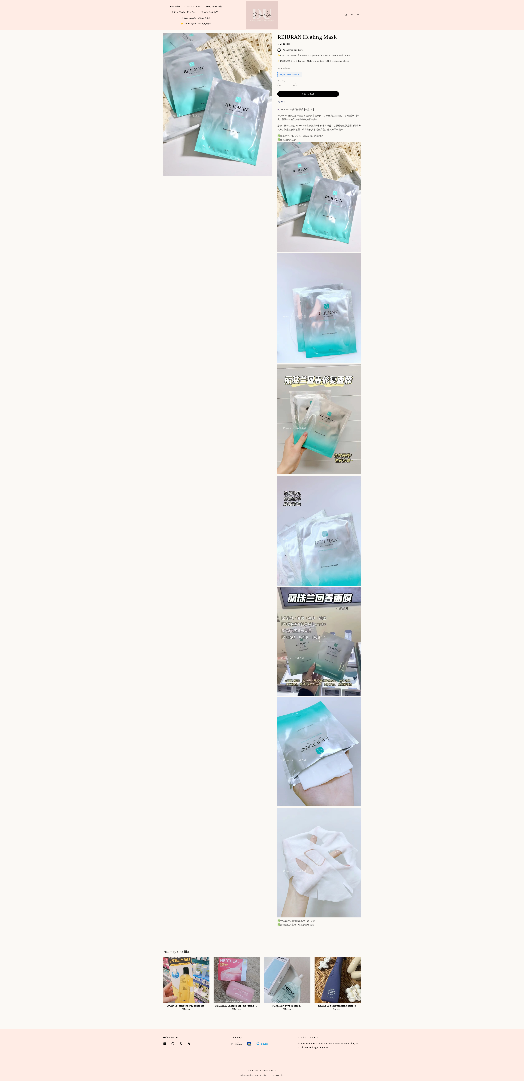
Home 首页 (175, 6)
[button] (346, 15)
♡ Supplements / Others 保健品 (196, 18)
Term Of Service (277, 1075)
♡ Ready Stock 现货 (213, 6)
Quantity (281, 81)
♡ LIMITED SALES (191, 6)
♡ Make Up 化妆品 (209, 12)
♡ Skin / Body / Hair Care (184, 12)
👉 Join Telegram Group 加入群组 (196, 24)
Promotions (283, 68)
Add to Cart (308, 94)
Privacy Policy (246, 1075)
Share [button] (284, 102)
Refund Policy (261, 1075)
